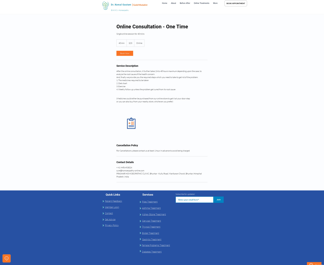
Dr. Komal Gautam (121, 4)
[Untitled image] (131, 123)
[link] (124, 53)
